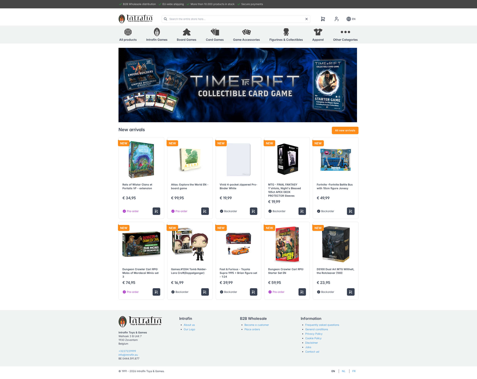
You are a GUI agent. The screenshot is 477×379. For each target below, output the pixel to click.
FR (354, 371)
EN (354, 18)
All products (128, 39)
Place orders (252, 329)
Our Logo (189, 329)
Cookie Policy (313, 338)
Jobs (308, 347)
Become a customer (256, 324)
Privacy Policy (314, 333)
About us (189, 324)
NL (343, 371)
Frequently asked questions (322, 324)
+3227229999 (127, 351)
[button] (157, 34)
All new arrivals (345, 130)
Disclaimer (311, 342)
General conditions (316, 329)
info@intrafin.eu (128, 354)
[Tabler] (136, 19)
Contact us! (312, 351)
